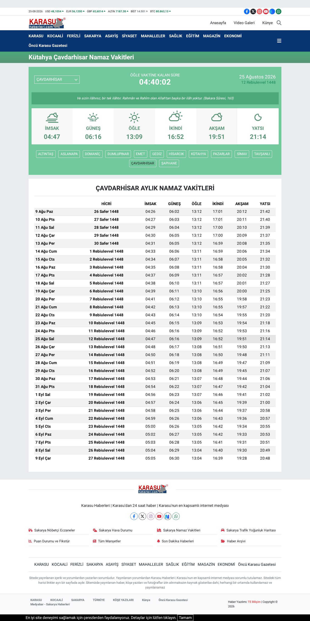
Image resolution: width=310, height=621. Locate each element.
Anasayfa (218, 22)
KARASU (36, 36)
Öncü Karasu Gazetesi (48, 45)
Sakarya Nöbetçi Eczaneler (54, 530)
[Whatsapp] (176, 516)
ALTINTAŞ (45, 154)
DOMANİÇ (92, 154)
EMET (140, 154)
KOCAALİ (55, 36)
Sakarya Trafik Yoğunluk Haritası (251, 530)
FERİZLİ (73, 36)
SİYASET (129, 36)
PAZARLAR (221, 154)
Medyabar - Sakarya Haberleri (50, 604)
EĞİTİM (192, 36)
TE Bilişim (254, 601)
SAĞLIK (175, 36)
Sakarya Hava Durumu (115, 530)
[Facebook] (134, 516)
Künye (267, 22)
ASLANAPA (69, 154)
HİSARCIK (176, 154)
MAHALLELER (153, 36)
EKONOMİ (233, 36)
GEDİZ (157, 154)
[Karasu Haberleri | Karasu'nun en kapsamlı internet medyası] (50, 22)
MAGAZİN (211, 36)
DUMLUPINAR (118, 154)
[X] (142, 516)
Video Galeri (244, 22)
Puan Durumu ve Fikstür (52, 541)
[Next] (167, 516)
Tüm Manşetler (109, 541)
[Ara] (279, 23)
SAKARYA (92, 36)
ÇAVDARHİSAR (142, 163)
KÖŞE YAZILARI (123, 600)
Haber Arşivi (236, 541)
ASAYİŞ (111, 36)
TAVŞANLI (262, 154)
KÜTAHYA (198, 154)
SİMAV (242, 154)
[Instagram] (151, 516)
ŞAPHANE (169, 163)
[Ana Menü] (279, 41)
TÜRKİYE (99, 600)
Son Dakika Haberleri (178, 541)
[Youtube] (159, 516)
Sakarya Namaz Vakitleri (181, 530)
